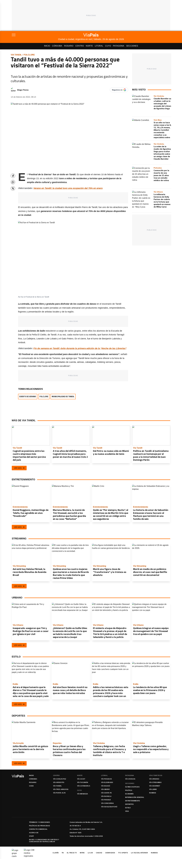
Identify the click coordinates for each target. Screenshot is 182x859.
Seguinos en (117, 90)
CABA (31, 786)
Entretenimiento (132, 801)
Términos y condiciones (39, 822)
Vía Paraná (106, 800)
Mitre (82, 853)
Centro (79, 46)
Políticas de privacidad (39, 826)
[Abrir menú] (35, 35)
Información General (134, 797)
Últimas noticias (132, 787)
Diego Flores (22, 89)
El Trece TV (72, 853)
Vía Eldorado (107, 782)
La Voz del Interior (139, 853)
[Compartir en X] (13, 188)
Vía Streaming (155, 782)
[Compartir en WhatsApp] (13, 182)
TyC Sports (123, 853)
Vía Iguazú (105, 786)
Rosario (68, 46)
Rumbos (152, 793)
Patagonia (118, 46)
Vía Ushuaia (130, 779)
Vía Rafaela (106, 796)
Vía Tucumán (82, 782)
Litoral (99, 46)
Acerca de (34, 833)
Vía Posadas (106, 779)
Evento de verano (27, 396)
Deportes (129, 804)
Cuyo (108, 46)
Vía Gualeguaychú (109, 807)
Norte (89, 46)
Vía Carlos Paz (59, 779)
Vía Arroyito (58, 782)
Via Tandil (16, 55)
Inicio (47, 46)
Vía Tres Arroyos (60, 789)
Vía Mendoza (82, 794)
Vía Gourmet (154, 786)
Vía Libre (153, 789)
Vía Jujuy (81, 779)
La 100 (90, 853)
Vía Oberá (105, 789)
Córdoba (57, 46)
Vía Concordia (107, 803)
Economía (129, 794)
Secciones (132, 46)
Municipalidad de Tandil (63, 396)
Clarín (56, 853)
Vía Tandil (57, 786)
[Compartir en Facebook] (13, 176)
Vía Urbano (154, 779)
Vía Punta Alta (59, 793)
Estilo (128, 808)
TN (63, 853)
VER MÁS (18, 468)
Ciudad (99, 853)
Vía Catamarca (83, 786)
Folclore (29, 55)
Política (128, 790)
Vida (127, 811)
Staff (31, 836)
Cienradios (110, 853)
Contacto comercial (38, 829)
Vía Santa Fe (106, 793)
